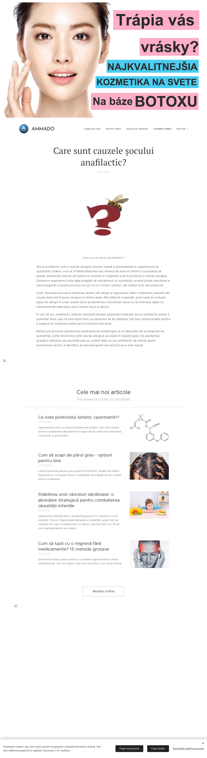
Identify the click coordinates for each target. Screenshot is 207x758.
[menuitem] (93, 129)
